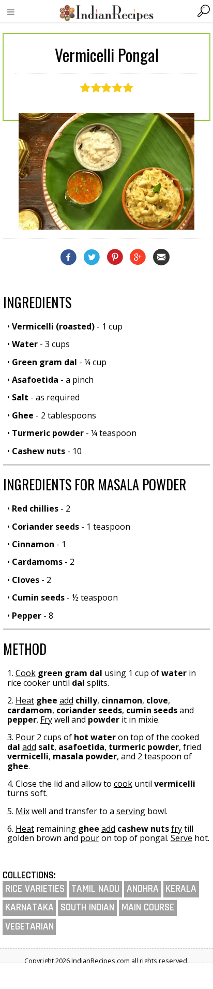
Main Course (147, 907)
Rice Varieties (35, 888)
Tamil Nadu (95, 888)
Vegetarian (29, 926)
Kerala (180, 888)
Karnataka (29, 907)
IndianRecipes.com (106, 12)
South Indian (87, 907)
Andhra (143, 888)
